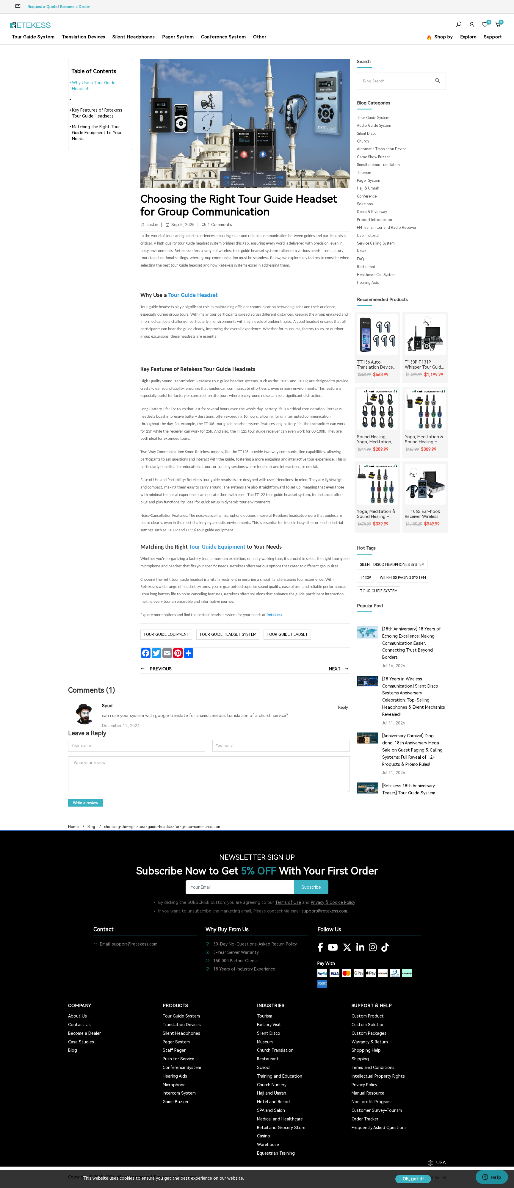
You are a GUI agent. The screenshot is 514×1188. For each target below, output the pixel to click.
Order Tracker (365, 1119)
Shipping (360, 1058)
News (361, 251)
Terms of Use (288, 902)
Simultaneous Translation (378, 165)
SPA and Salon (271, 1110)
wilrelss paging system (403, 578)
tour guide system (378, 591)
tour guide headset (287, 634)
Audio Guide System (374, 125)
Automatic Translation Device (381, 149)
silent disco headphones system (392, 565)
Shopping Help (366, 1050)
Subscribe (311, 887)
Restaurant (366, 267)
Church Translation (275, 1050)
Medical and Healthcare (280, 1119)
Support (493, 37)
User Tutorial (368, 236)
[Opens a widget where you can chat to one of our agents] (491, 1177)
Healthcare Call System (376, 275)
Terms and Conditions (373, 1067)
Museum (265, 1042)
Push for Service (178, 1058)
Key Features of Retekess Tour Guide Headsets (97, 113)
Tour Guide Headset (193, 295)
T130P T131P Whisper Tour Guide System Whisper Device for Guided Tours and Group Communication (424, 365)
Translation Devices (83, 37)
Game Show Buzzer (373, 157)
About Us (77, 1016)
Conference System (223, 37)
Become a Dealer (75, 6)
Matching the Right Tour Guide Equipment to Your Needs (97, 132)
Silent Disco (367, 134)
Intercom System (179, 1093)
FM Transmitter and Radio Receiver (386, 228)
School (263, 1067)
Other (260, 37)
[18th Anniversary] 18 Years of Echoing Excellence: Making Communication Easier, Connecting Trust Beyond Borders (411, 643)
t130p (365, 578)
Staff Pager (174, 1050)
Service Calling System (376, 243)
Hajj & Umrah (368, 188)
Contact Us (79, 1024)
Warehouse (268, 1144)
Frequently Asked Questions (379, 1127)
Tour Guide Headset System (227, 634)
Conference (367, 196)
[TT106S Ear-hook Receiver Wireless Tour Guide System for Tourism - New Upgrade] (425, 484)
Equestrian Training (276, 1153)
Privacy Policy (364, 1084)
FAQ (360, 259)
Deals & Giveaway (372, 212)
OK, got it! (413, 1178)
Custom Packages (369, 1033)
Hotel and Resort (273, 1101)
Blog (91, 827)
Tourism (364, 173)
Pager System (178, 37)
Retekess (274, 615)
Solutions (365, 204)
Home (73, 827)
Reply (343, 707)
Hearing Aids (368, 283)
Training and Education (279, 1076)
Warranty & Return (370, 1042)
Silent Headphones (133, 37)
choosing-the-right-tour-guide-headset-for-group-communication (162, 827)
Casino (263, 1136)
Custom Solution (368, 1024)
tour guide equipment (166, 634)
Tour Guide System (33, 37)
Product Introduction (374, 220)
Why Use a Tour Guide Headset (93, 85)
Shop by (443, 37)
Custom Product (368, 1016)
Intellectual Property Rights (378, 1076)
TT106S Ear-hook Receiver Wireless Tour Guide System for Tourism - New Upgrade (423, 514)
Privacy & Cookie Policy (333, 902)
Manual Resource (368, 1093)
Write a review (85, 803)
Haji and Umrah (271, 1093)
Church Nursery (271, 1084)
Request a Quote (42, 6)
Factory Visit (269, 1024)
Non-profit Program (371, 1101)
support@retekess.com (324, 911)
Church (363, 141)
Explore (468, 37)
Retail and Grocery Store (281, 1127)
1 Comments (220, 224)
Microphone (174, 1084)
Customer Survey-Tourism (377, 1110)
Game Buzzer (176, 1101)
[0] (485, 25)
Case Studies (81, 1042)
